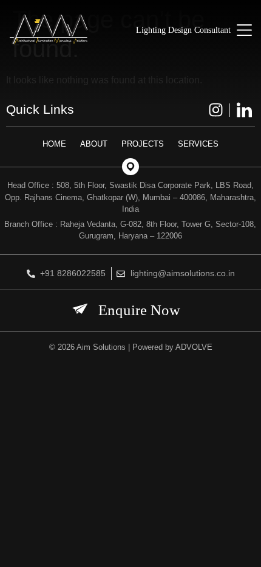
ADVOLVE (193, 347)
